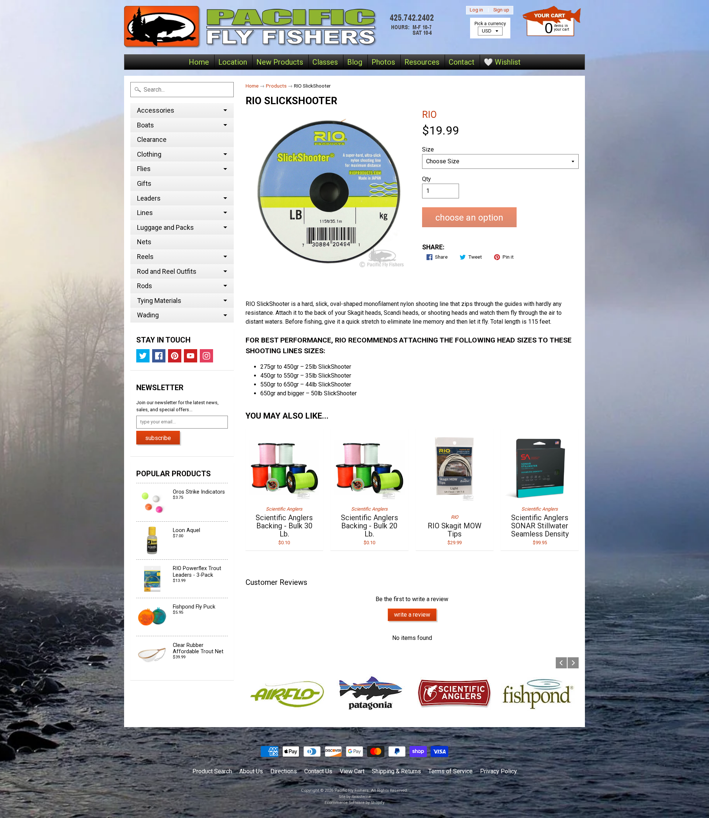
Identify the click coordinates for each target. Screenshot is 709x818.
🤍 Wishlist (502, 62)
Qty (426, 179)
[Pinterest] (174, 355)
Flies (144, 169)
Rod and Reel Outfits (166, 271)
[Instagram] (206, 355)
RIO (429, 114)
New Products (279, 62)
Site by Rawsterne (355, 796)
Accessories (155, 110)
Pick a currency (490, 23)
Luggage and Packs (165, 227)
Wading (148, 315)
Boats (145, 125)
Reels (145, 256)
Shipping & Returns (396, 771)
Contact (462, 62)
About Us (251, 771)
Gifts (144, 183)
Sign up (501, 10)
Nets (144, 242)
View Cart (352, 771)
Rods (144, 286)
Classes (325, 62)
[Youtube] (190, 355)
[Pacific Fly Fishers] (281, 27)
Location (232, 62)
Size (428, 149)
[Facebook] (158, 355)
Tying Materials (159, 300)
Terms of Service (450, 771)
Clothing (149, 154)
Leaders (149, 198)
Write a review (412, 614)
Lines (145, 213)
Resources (421, 62)
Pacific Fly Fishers (352, 790)
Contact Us (318, 771)
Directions (283, 771)
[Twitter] (143, 355)
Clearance (152, 139)
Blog (354, 62)
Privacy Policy (498, 771)
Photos (383, 62)
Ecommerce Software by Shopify (354, 802)
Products (276, 86)
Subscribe (158, 438)
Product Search (212, 771)
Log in (476, 10)
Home (199, 62)
